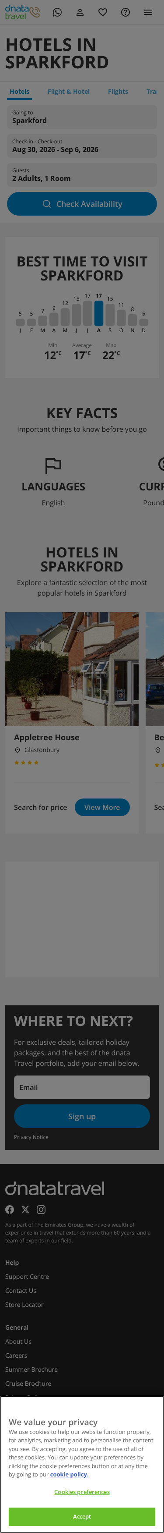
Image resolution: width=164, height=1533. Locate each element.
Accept (82, 1516)
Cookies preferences (81, 1492)
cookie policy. (69, 1474)
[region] (82, 1464)
